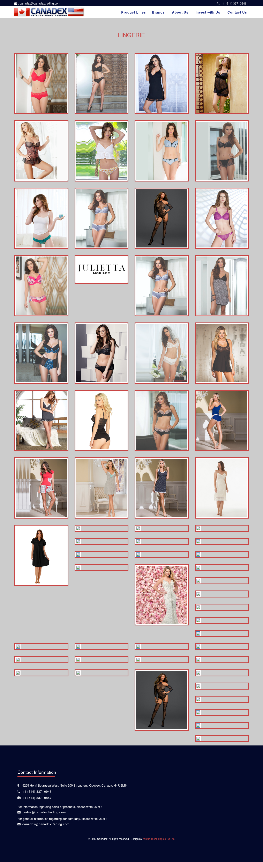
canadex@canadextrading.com (46, 824)
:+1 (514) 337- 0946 (233, 3)
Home (25, 22)
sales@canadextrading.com (44, 812)
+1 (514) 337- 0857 (37, 797)
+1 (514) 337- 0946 (37, 791)
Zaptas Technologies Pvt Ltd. (159, 838)
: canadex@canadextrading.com (38, 3)
